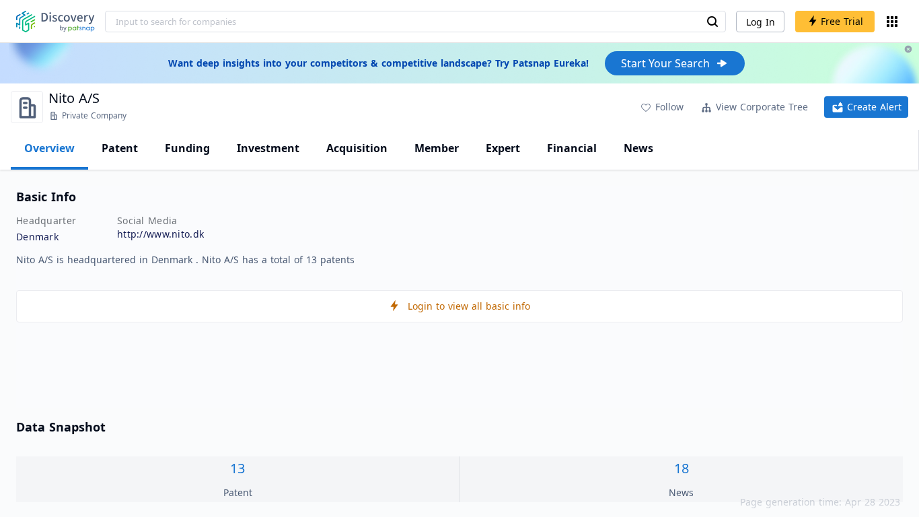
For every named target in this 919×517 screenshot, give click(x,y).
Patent (120, 148)
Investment (268, 148)
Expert (503, 148)
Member (436, 148)
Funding (187, 148)
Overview (49, 148)
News (638, 148)
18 (681, 468)
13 (237, 468)
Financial (572, 148)
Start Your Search (665, 63)
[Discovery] (55, 21)
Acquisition (357, 148)
